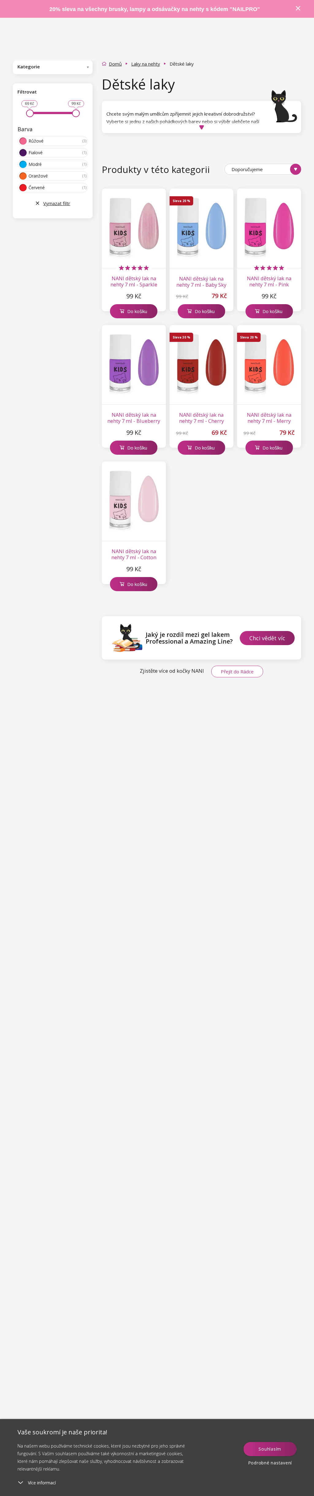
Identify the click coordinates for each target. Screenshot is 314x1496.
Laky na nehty (145, 64)
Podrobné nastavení (270, 1463)
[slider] (30, 113)
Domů (115, 64)
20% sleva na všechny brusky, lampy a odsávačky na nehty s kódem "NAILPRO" (154, 9)
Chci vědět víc (267, 638)
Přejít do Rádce (237, 671)
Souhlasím (269, 1449)
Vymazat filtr (56, 203)
